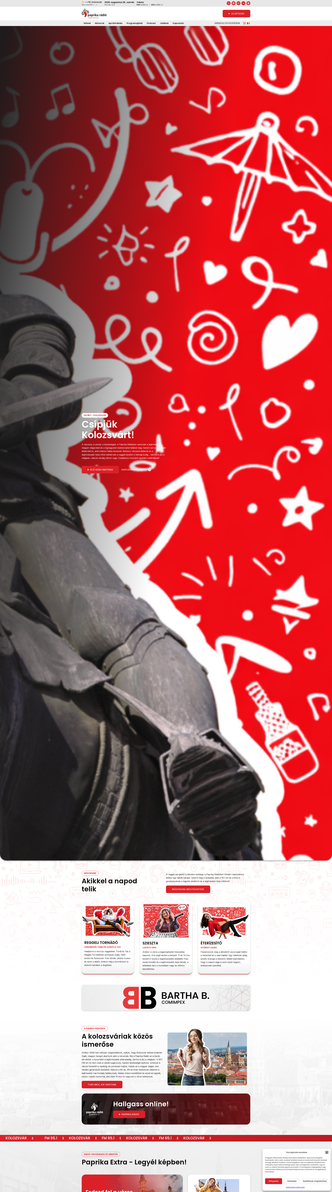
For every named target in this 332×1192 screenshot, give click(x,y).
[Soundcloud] (243, 3)
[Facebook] (234, 3)
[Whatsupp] (229, 3)
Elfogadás (273, 1181)
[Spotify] (248, 3)
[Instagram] (238, 3)
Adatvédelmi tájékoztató (295, 1187)
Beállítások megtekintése (315, 1181)
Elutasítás (291, 1181)
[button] (327, 1152)
